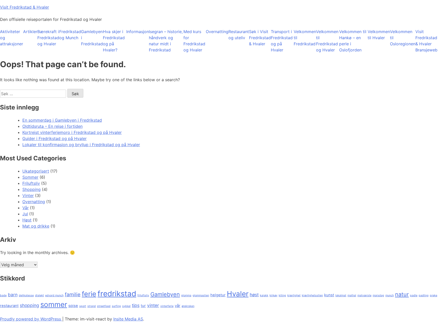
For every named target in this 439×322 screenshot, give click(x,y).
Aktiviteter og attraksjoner (11, 37)
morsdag (378, 295)
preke (433, 295)
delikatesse (26, 295)
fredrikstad (117, 293)
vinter (153, 305)
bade (3, 295)
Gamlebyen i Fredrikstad (92, 37)
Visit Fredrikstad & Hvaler (24, 7)
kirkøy (273, 295)
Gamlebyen (165, 294)
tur (143, 305)
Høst (27, 219)
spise (73, 305)
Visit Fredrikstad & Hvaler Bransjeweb (426, 40)
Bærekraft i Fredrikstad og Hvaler (48, 37)
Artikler (30, 31)
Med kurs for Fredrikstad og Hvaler (194, 40)
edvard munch (54, 295)
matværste (364, 295)
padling (424, 295)
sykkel (126, 306)
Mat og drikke (35, 226)
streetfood (104, 306)
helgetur (218, 295)
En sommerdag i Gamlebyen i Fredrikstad (62, 120)
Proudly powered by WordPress (31, 318)
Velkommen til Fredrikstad (305, 37)
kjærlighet (294, 295)
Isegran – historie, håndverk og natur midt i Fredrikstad (166, 40)
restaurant (9, 305)
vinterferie (167, 306)
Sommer (30, 177)
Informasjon (137, 31)
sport (82, 306)
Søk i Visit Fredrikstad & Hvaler (260, 37)
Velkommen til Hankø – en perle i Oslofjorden (352, 40)
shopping (29, 305)
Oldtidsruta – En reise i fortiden (52, 126)
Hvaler (237, 293)
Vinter (28, 195)
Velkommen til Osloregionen (402, 37)
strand (91, 306)
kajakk (264, 295)
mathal (352, 295)
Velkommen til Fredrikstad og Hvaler (327, 40)
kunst (329, 295)
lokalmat (340, 295)
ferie (89, 294)
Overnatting (217, 31)
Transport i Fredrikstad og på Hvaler (282, 40)
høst (254, 294)
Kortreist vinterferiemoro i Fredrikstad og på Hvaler (72, 132)
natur (402, 294)
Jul (25, 213)
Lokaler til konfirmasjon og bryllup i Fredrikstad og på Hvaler (81, 144)
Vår (25, 207)
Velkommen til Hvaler (379, 34)
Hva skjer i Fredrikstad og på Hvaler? (114, 40)
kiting (282, 295)
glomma (186, 295)
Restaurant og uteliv (238, 34)
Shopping (31, 189)
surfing (116, 306)
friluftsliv (143, 295)
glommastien (201, 295)
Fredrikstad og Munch (70, 34)
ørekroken (188, 306)
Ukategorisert (35, 171)
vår (177, 305)
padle (413, 295)
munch (389, 295)
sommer (53, 304)
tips (135, 305)
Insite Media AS (128, 318)
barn (13, 294)
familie (73, 294)
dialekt (39, 295)
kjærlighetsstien (312, 295)
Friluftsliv (31, 183)
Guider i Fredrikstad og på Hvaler (54, 138)
